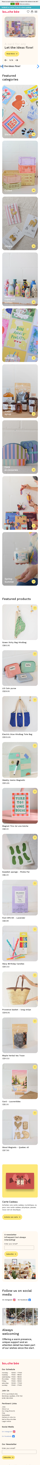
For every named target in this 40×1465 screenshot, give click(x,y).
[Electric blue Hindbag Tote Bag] (20, 714)
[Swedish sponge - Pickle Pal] (20, 852)
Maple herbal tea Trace (13, 1055)
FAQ (3, 1413)
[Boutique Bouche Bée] (11, 12)
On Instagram (7, 1300)
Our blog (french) (8, 1411)
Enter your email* (11, 1244)
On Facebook (23, 1300)
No (17, 4)
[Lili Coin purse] (20, 668)
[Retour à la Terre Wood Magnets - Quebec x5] (20, 1127)
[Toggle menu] (36, 12)
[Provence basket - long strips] (20, 989)
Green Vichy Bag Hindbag (14, 642)
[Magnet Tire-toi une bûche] (20, 806)
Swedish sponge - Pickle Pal (16, 872)
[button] (6, 60)
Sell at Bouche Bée (9, 1419)
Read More (11, 54)
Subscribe (10, 1254)
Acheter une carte (11, 1217)
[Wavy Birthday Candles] (20, 943)
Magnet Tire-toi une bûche (15, 826)
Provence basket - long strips (16, 1009)
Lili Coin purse (9, 688)
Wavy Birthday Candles (13, 964)
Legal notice (6, 1421)
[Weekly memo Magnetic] (20, 760)
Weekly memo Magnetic (13, 780)
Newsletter (6, 1415)
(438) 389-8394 (7, 1398)
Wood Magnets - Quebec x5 (15, 1147)
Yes (13, 4)
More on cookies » (25, 4)
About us (5, 1409)
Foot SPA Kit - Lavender (13, 918)
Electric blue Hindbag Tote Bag (17, 734)
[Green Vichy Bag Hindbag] (20, 622)
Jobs (3, 1407)
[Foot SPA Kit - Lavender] (20, 897)
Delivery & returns (8, 1417)
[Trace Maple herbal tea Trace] (20, 1035)
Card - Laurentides (11, 1101)
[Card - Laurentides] (20, 1081)
